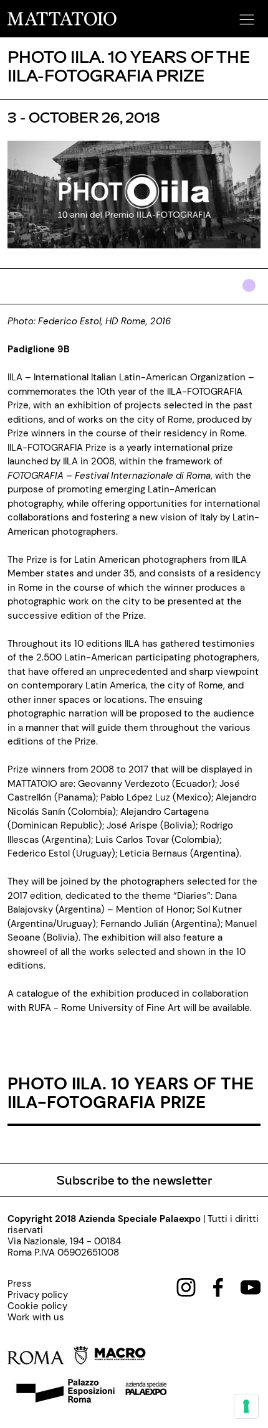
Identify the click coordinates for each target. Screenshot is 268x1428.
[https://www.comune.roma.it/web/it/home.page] (47, 1357)
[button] (245, 15)
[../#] (251, 294)
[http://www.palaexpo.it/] (146, 1392)
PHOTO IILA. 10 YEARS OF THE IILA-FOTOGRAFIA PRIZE (130, 1092)
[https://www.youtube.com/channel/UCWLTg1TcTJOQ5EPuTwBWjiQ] (251, 1286)
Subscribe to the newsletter (134, 1179)
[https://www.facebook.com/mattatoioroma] (218, 1286)
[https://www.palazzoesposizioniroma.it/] (63, 1392)
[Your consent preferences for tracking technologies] (246, 1406)
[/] (62, 18)
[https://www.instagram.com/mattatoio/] (186, 1286)
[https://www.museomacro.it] (120, 1357)
